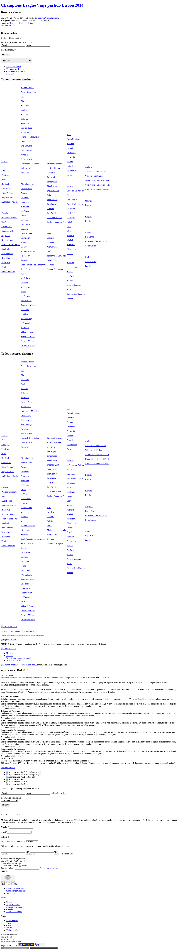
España (4, 161)
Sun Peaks (5, 249)
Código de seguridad (9, 865)
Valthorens (25, 287)
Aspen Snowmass (28, 92)
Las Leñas (89, 237)
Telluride (24, 119)
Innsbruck (71, 218)
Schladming (72, 267)
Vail (22, 96)
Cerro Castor (90, 246)
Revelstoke (6, 258)
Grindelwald (72, 170)
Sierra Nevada (7, 193)
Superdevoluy (26, 318)
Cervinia (50, 242)
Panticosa (5, 175)
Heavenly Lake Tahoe (30, 164)
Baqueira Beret (7, 197)
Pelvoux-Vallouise (28, 341)
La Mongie (51, 204)
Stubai (69, 289)
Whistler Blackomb (9, 218)
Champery (71, 152)
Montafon (71, 244)
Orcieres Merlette (28, 345)
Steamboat (25, 123)
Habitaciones (6, 50)
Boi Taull (5, 184)
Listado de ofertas (25, 23)
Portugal (88, 201)
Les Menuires (26, 233)
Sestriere (50, 238)
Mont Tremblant (8, 271)
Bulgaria (88, 216)
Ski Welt (70, 276)
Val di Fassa (52, 260)
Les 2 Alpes (26, 224)
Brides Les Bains (28, 336)
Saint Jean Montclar (29, 305)
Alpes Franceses (27, 184)
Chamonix (25, 197)
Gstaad (70, 166)
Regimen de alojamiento (11, 798)
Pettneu (70, 253)
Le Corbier (25, 296)
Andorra (6, 61)
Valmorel (24, 283)
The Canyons (26, 146)
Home (8, 653)
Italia (49, 233)
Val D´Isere (25, 278)
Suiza (69, 134)
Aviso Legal (11, 893)
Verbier (70, 161)
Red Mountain (7, 253)
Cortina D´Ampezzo (55, 269)
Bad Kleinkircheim (75, 204)
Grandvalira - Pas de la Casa (97, 180)
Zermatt (70, 148)
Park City (25, 173)
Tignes (23, 274)
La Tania (24, 220)
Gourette (50, 208)
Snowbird (25, 105)
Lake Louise (6, 227)
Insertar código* (7, 868)
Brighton (24, 110)
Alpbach (70, 195)
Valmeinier (25, 238)
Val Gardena (52, 247)
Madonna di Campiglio (56, 256)
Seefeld (70, 271)
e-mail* (4, 832)
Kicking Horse (7, 240)
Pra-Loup (25, 327)
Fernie (4, 267)
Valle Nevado (90, 261)
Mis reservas (6, 25)
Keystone (25, 155)
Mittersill (70, 235)
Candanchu (6, 188)
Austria (70, 186)
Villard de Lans (27, 332)
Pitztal (69, 258)
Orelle (23, 215)
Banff (3, 222)
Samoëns (24, 260)
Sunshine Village (8, 231)
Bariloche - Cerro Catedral (96, 241)
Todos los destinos (8, 23)
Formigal (5, 170)
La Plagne (25, 211)
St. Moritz (71, 157)
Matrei (69, 231)
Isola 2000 (25, 206)
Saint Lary (51, 195)
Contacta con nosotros (15, 71)
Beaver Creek (26, 159)
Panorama (5, 262)
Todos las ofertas (13, 930)
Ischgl (69, 222)
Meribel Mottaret (28, 251)
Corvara (50, 265)
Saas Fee (70, 143)
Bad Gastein (72, 200)
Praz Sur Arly (26, 301)
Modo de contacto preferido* (13, 841)
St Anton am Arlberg (75, 191)
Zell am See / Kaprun (76, 294)
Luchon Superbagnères (56, 222)
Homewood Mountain (30, 137)
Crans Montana (73, 139)
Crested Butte (26, 128)
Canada (4, 213)
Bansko (88, 221)
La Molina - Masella (9, 202)
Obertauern (71, 249)
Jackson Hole (26, 168)
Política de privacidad (15, 888)
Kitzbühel (71, 213)
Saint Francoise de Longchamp (34, 265)
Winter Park (26, 132)
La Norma (25, 309)
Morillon (24, 242)
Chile (87, 257)
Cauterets (51, 173)
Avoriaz (24, 193)
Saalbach (70, 262)
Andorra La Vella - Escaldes (97, 189)
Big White (5, 235)
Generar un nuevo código (50, 868)
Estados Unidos (27, 87)
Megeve (24, 247)
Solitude (24, 114)
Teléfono (4, 837)
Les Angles (51, 177)
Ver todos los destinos (15, 69)
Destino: (4, 38)
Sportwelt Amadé (74, 285)
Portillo (88, 266)
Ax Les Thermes (54, 168)
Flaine (23, 292)
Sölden (70, 280)
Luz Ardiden (52, 213)
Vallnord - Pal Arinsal (94, 176)
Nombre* (5, 827)
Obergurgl (71, 209)
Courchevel (25, 202)
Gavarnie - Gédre (54, 217)
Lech (69, 227)
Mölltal (70, 240)
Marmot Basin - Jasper (10, 244)
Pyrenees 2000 (53, 191)
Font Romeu (52, 199)
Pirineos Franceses (54, 164)
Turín (49, 251)
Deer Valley (26, 141)
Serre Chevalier (27, 269)
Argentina (89, 232)
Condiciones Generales (16, 891)
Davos (69, 175)
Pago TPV (10, 74)
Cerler (4, 166)
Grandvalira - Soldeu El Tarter (97, 185)
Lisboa (88, 205)
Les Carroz (25, 314)
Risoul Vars (25, 256)
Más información (8, 767)
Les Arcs (24, 229)
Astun (3, 179)
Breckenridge (26, 150)
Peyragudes (52, 182)
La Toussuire (26, 323)
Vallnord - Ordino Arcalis (95, 171)
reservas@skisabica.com (48, 18)
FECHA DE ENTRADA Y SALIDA (17, 42)
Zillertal (70, 298)
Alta (22, 101)
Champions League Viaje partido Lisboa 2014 (42, 5)
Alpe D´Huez (26, 188)
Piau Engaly (52, 186)
